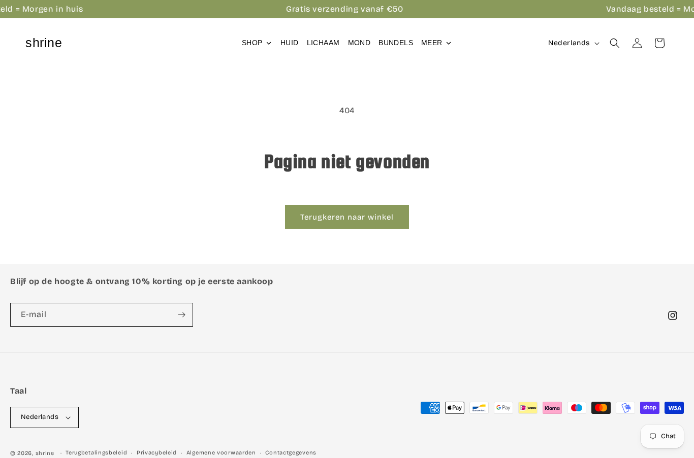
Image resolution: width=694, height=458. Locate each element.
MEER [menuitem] (432, 43)
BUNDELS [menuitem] (395, 43)
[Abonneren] (181, 315)
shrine (45, 453)
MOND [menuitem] (359, 43)
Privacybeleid (157, 452)
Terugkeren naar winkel (347, 217)
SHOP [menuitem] (252, 43)
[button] (615, 43)
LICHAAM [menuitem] (323, 43)
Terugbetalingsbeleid (96, 452)
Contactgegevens (291, 452)
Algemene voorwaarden (221, 452)
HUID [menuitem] (289, 43)
